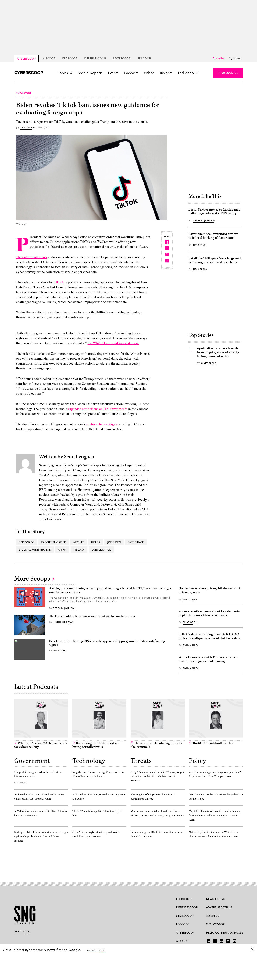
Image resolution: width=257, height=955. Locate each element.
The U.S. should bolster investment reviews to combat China (92, 616)
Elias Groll (190, 622)
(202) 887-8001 (215, 924)
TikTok (59, 282)
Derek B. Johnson (204, 220)
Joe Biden (114, 542)
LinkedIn (221, 940)
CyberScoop (26, 58)
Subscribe (229, 72)
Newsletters (215, 899)
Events (113, 72)
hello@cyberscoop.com (224, 932)
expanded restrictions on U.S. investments (97, 408)
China (62, 549)
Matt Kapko (208, 363)
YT (233, 940)
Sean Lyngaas (27, 127)
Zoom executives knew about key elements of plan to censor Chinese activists (209, 613)
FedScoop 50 (188, 72)
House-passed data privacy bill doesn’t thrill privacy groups (210, 590)
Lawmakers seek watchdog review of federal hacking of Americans (213, 236)
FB (207, 940)
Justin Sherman (63, 622)
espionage (26, 542)
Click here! (96, 950)
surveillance (101, 549)
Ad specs (212, 915)
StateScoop (121, 58)
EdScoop (144, 58)
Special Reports (90, 72)
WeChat (78, 542)
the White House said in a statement (113, 343)
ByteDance (136, 542)
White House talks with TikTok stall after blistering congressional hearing (208, 659)
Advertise (219, 58)
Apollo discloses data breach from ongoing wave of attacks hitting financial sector (218, 352)
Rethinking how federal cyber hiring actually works (95, 745)
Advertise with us (219, 907)
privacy (79, 549)
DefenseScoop (95, 58)
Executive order (53, 542)
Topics (63, 72)
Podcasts (131, 72)
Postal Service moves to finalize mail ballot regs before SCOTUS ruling (214, 211)
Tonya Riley (190, 645)
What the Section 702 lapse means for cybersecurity (40, 745)
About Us (22, 931)
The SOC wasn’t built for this (212, 743)
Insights (166, 72)
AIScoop (49, 58)
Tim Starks (200, 244)
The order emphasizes (31, 257)
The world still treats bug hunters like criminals (156, 745)
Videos (149, 72)
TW (215, 940)
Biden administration (35, 549)
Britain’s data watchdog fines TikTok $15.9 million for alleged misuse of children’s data (210, 636)
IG (227, 940)
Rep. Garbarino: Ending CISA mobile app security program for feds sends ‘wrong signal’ (107, 643)
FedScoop (69, 58)
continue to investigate (102, 424)
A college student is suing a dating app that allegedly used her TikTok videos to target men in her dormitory (110, 590)
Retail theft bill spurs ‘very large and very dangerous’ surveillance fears (214, 260)
